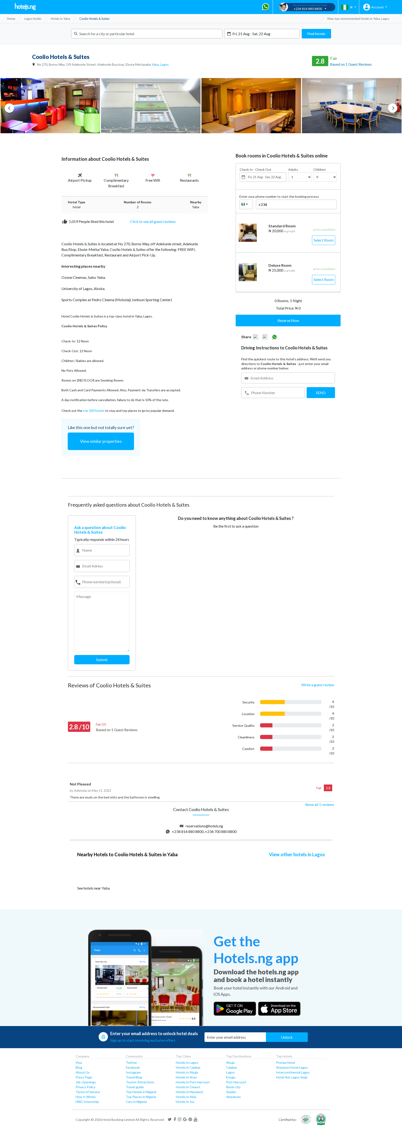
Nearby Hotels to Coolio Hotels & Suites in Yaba (127, 854)
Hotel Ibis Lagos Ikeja (291, 1077)
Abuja (230, 1062)
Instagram (133, 1072)
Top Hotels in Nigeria (141, 1092)
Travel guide (135, 1087)
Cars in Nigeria (136, 1102)
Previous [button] (9, 108)
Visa (79, 1062)
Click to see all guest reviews (153, 221)
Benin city (233, 1087)
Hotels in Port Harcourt (193, 1082)
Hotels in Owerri (188, 1087)
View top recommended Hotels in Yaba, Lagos (358, 18)
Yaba (155, 64)
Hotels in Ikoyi (186, 1077)
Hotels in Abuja (187, 1072)
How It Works (86, 1097)
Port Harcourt (236, 1082)
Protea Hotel (285, 1062)
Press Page (84, 1077)
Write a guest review (317, 684)
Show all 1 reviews (319, 804)
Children (319, 169)
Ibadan (231, 1092)
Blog (79, 1067)
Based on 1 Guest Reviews (351, 64)
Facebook (133, 1067)
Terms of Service (88, 1092)
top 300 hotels (93, 411)
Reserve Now (288, 320)
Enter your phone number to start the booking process (279, 196)
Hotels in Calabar (188, 1067)
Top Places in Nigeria (141, 1097)
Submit (101, 659)
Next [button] (392, 108)
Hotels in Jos (185, 1102)
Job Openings (86, 1082)
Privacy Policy (85, 1087)
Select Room (324, 240)
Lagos (164, 64)
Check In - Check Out (255, 169)
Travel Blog (134, 1077)
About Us (83, 1072)
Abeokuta (233, 1097)
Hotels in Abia (186, 1097)
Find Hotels (316, 34)
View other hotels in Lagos (297, 854)
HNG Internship (87, 1102)
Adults (293, 169)
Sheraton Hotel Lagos (292, 1067)
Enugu (230, 1077)
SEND (321, 392)
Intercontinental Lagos (293, 1072)
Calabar (231, 1067)
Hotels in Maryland (189, 1092)
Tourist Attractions (140, 1082)
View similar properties (101, 441)
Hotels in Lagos (187, 1062)
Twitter (131, 1062)
